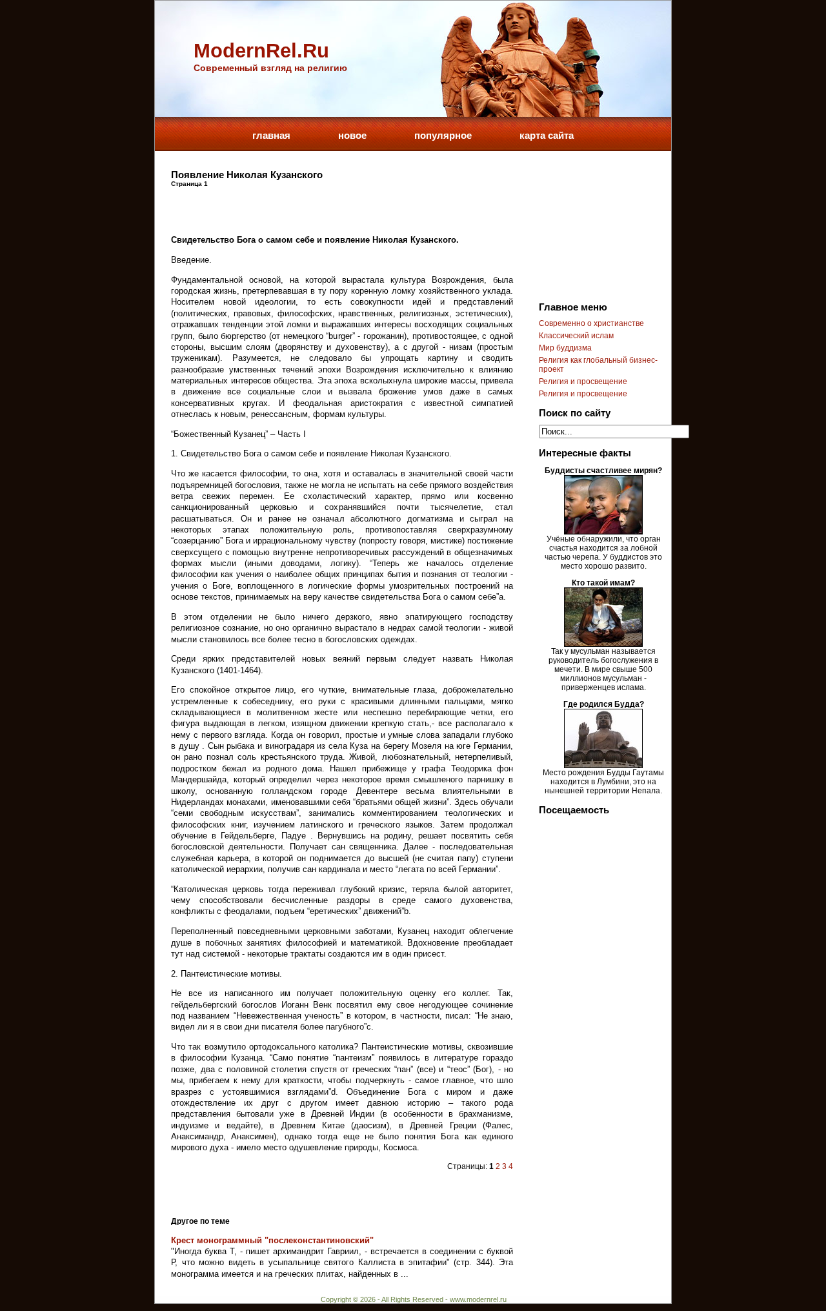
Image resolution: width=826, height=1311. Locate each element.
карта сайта (546, 135)
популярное (443, 135)
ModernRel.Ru (261, 50)
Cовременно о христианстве (591, 323)
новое (352, 135)
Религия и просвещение (583, 381)
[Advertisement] (322, 206)
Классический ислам (576, 335)
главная (271, 135)
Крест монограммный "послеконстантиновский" (272, 1240)
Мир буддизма (565, 347)
